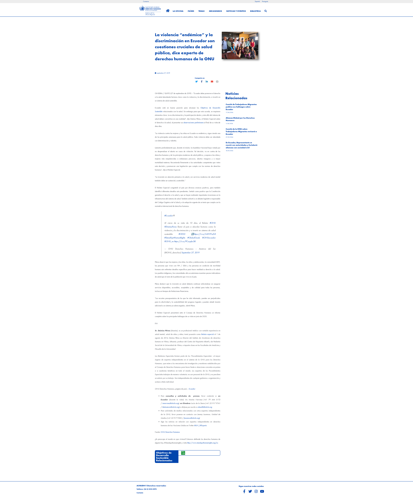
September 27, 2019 (190, 252)
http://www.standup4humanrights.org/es (202, 443)
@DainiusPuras (170, 226)
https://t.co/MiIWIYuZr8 (205, 234)
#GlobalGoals (193, 237)
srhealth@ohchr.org (205, 407)
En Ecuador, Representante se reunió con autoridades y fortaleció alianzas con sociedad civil (241, 145)
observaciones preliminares (193, 122)
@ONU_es (169, 241)
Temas (201, 11)
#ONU (213, 223)
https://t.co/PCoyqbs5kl (185, 241)
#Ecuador (168, 215)
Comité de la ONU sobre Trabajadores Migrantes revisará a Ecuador (241, 131)
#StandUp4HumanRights (174, 237)
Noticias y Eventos (236, 11)
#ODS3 (182, 234)
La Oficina (178, 11)
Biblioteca (255, 11)
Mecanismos (215, 11)
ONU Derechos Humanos (170, 432)
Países (191, 11)
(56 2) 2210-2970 (150, 489)
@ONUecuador (209, 237)
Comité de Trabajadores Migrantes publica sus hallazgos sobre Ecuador (241, 107)
